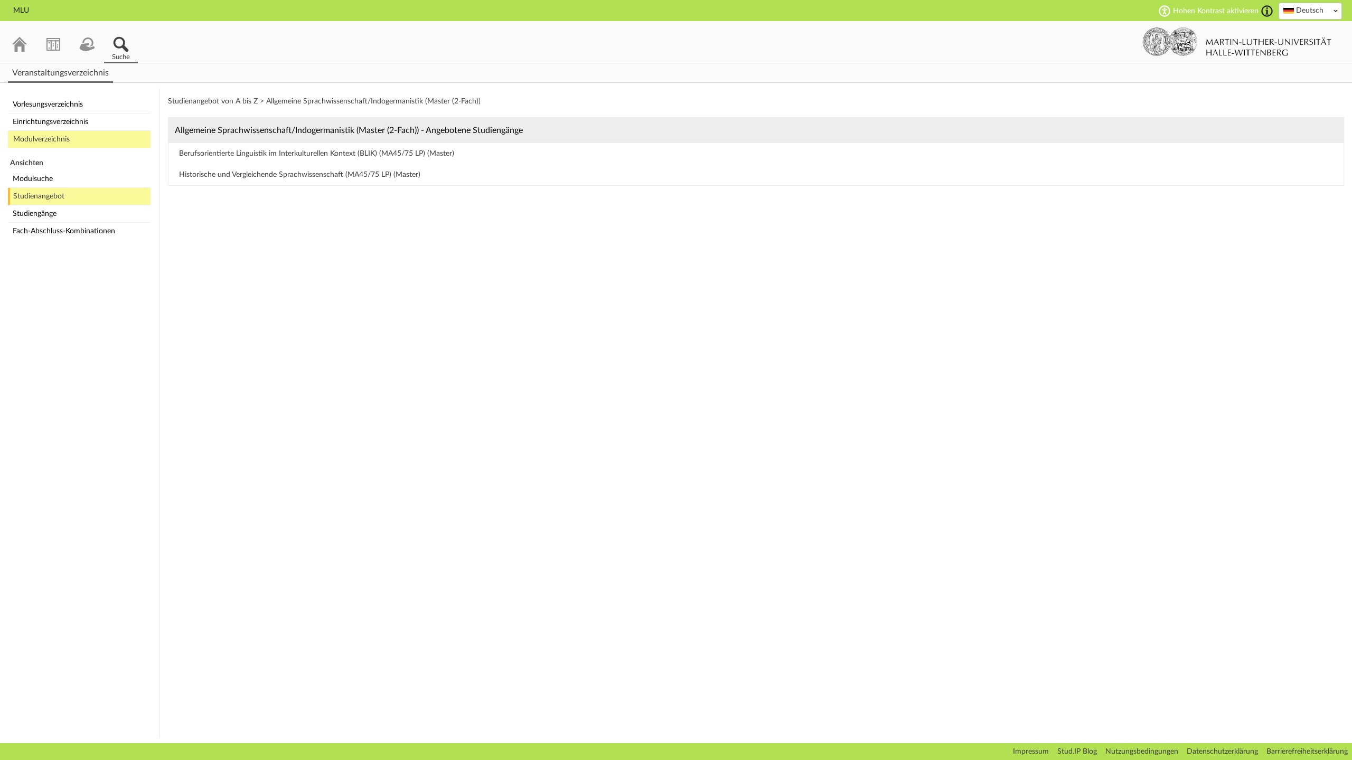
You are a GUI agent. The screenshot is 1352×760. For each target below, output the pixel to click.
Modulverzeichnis (41, 139)
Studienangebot (38, 196)
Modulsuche (33, 179)
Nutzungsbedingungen (1141, 751)
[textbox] (1310, 10)
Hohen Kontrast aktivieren (1216, 11)
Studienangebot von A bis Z (213, 101)
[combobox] (1310, 11)
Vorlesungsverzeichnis (48, 104)
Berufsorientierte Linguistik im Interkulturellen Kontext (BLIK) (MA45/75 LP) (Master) (316, 153)
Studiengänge (35, 213)
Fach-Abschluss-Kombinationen (64, 231)
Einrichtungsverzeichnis (50, 122)
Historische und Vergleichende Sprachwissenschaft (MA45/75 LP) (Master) (299, 174)
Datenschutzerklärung (1222, 751)
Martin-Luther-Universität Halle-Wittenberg (1237, 42)
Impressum (1031, 751)
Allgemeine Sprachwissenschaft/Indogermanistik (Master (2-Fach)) (373, 101)
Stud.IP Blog (1077, 751)
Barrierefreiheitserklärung (1307, 751)
